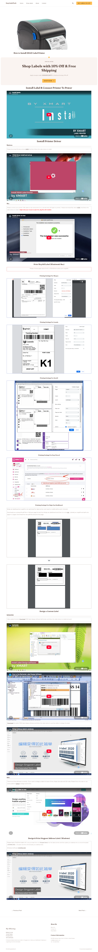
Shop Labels (29, 3)
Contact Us (53, 929)
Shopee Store (43, 842)
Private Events (9, 935)
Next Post (82, 910)
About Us (53, 927)
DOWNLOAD (11, 844)
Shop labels (53, 930)
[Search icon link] (73, 3)
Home (21, 3)
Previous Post (17, 910)
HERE (78, 207)
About (37, 3)
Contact (44, 3)
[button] (49, 81)
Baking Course (9, 932)
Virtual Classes (9, 934)
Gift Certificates (9, 937)
